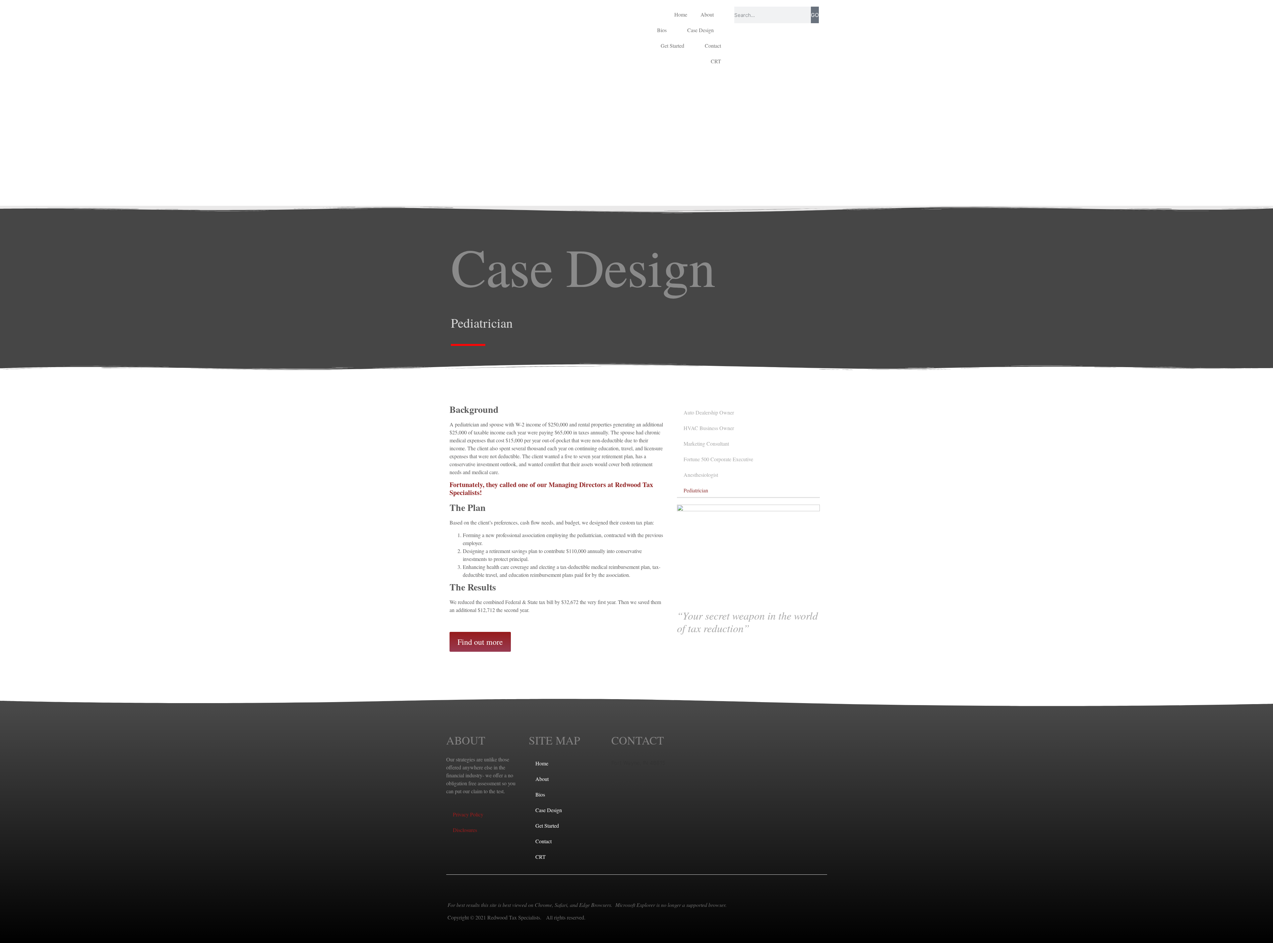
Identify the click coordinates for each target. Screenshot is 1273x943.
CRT (716, 61)
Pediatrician (696, 490)
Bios (662, 30)
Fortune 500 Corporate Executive (718, 459)
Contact (713, 45)
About (707, 14)
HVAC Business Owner (709, 427)
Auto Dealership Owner (709, 412)
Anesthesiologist (701, 474)
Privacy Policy (468, 814)
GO (815, 15)
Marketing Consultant (706, 443)
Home (680, 14)
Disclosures (465, 829)
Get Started (672, 45)
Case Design (700, 30)
